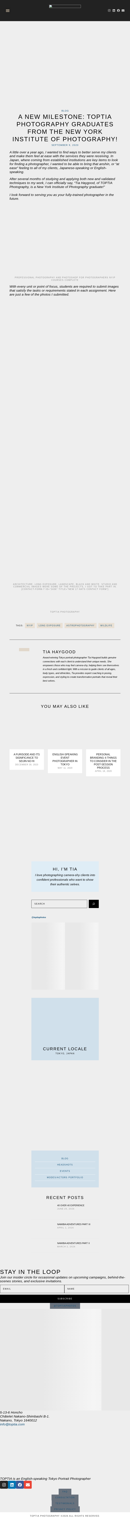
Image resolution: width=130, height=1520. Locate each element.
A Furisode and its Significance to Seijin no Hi (27, 757)
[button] (8, 11)
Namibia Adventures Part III (73, 1224)
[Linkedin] (114, 10)
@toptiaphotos (39, 917)
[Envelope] (123, 10)
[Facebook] (118, 10)
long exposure (50, 625)
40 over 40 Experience (70, 1205)
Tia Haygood (59, 651)
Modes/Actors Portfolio (65, 1177)
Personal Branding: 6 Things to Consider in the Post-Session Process (103, 761)
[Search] (94, 904)
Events (65, 1171)
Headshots (65, 1165)
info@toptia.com (12, 1424)
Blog (65, 111)
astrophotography (80, 625)
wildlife (106, 625)
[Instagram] (109, 10)
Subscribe (65, 1299)
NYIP (30, 625)
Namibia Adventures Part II (73, 1243)
